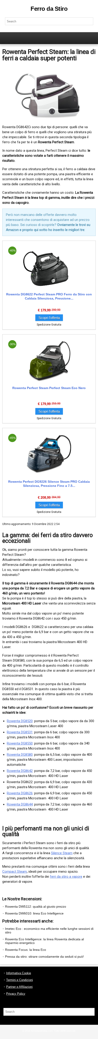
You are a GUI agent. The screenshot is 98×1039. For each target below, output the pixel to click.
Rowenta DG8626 (20, 793)
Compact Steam (14, 871)
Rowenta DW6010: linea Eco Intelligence (34, 913)
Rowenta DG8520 (20, 721)
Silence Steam (61, 853)
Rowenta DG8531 (20, 732)
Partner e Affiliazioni (19, 987)
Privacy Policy (15, 993)
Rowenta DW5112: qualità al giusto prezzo (35, 906)
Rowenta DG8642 (20, 771)
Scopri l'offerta (49, 318)
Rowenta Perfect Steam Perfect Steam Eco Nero (49, 388)
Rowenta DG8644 (20, 804)
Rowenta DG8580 (20, 755)
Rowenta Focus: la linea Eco (25, 950)
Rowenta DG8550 (20, 743)
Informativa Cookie (18, 973)
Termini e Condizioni (19, 980)
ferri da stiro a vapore (66, 877)
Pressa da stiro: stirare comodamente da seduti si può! (44, 956)
